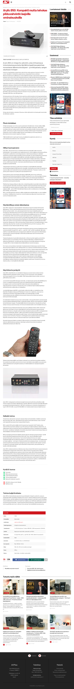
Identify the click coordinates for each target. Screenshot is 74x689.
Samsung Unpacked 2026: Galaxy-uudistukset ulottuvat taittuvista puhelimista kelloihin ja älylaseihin (60, 88)
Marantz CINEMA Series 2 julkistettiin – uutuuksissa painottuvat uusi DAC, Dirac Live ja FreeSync (60, 78)
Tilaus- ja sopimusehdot (59, 675)
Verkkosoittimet (28, 7)
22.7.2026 (32, 643)
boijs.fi (21, 522)
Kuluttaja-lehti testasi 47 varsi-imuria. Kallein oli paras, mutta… (59, 38)
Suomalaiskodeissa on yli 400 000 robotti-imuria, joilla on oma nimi (59, 30)
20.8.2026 (54, 25)
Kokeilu (9, 7)
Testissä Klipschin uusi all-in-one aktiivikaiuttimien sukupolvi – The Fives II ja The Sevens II (60, 598)
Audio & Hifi (13, 7)
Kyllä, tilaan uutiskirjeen (57, 130)
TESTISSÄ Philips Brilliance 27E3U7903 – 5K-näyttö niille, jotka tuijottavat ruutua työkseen (60, 47)
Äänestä (53, 168)
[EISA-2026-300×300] (60, 103)
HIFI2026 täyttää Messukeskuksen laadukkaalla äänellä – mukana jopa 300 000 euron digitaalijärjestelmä (59, 22)
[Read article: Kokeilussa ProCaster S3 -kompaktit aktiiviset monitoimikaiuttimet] (13, 622)
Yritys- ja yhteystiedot (59, 670)
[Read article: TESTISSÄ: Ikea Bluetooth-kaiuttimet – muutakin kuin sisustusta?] (60, 622)
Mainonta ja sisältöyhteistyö (59, 672)
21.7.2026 (55, 641)
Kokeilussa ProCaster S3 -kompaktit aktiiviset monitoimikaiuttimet (60, 42)
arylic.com (16, 522)
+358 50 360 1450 (38, 672)
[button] (61, 147)
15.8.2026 (53, 608)
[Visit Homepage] (6, 2)
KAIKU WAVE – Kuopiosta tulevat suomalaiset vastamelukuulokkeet (60, 34)
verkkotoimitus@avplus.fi (37, 677)
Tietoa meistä (59, 668)
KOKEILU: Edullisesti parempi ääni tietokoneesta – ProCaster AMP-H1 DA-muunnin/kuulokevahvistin (36, 633)
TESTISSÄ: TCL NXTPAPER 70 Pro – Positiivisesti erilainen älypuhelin (60, 83)
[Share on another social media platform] (46, 559)
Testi (52, 628)
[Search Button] (70, 2)
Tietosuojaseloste (59, 677)
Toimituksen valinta (36, 7)
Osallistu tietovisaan (57, 183)
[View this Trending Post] (4, 644)
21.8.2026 (6, 611)
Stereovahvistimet (20, 7)
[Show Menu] (11, 2)
